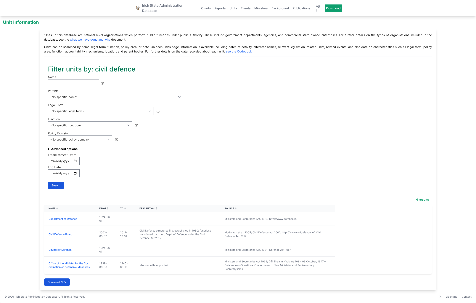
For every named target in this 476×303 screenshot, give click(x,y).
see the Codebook (239, 51)
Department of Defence (63, 218)
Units (233, 8)
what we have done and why (90, 39)
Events (246, 8)
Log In (317, 8)
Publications (301, 8)
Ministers (261, 8)
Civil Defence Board (61, 234)
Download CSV (57, 282)
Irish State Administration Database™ (37, 296)
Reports (220, 8)
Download (333, 8)
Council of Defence (60, 249)
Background (280, 8)
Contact (467, 296)
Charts (206, 8)
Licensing (451, 296)
